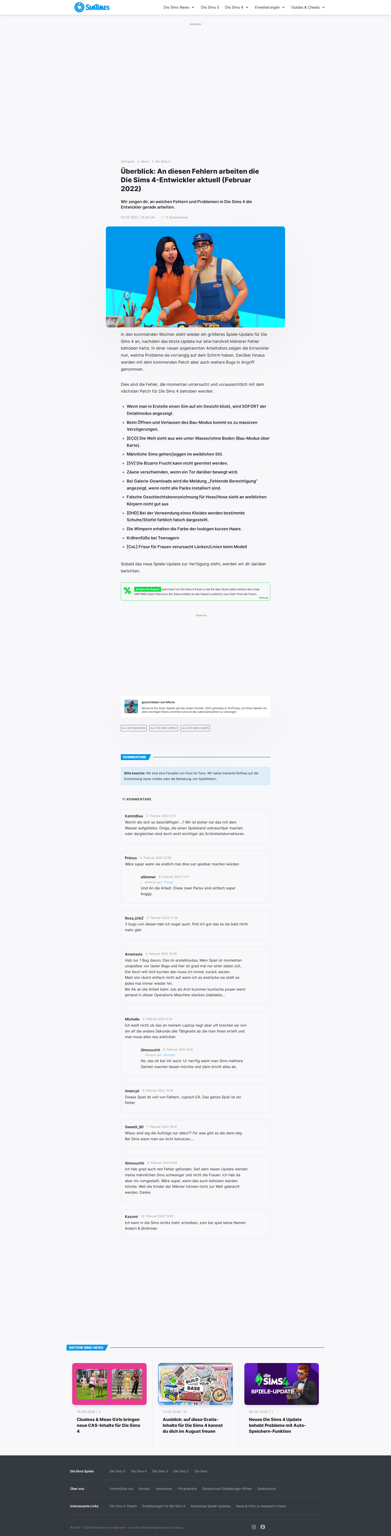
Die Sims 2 (181, 1471)
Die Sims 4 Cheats (123, 1506)
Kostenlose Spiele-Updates (211, 1506)
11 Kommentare (176, 217)
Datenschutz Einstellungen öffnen (227, 1488)
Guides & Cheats (305, 7)
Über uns (77, 1488)
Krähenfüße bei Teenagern (153, 537)
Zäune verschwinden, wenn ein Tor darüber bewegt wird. (182, 472)
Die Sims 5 (210, 7)
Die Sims (201, 1471)
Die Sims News (176, 7)
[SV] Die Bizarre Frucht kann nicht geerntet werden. (177, 463)
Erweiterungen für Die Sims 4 (163, 1506)
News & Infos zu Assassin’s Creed (261, 1506)
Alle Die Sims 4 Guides (195, 728)
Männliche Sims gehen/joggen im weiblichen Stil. (175, 454)
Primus (168, 882)
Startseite (128, 161)
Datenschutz (266, 1488)
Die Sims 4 (234, 7)
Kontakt (144, 1488)
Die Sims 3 (160, 1471)
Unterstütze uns (121, 1488)
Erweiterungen (267, 7)
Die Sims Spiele (82, 1471)
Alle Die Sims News (133, 728)
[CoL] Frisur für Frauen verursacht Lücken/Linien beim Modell (187, 546)
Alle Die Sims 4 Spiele (163, 728)
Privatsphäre (187, 1488)
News (145, 161)
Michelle (169, 1055)
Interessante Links (84, 1506)
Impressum (164, 1488)
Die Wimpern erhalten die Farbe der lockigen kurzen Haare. (184, 528)
